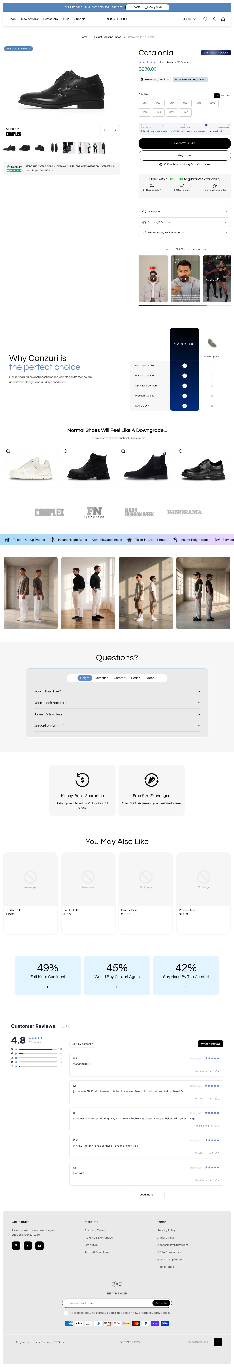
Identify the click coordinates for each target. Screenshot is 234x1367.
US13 (185, 112)
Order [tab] (150, 678)
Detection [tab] (101, 678)
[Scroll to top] (218, 1342)
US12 (172, 112)
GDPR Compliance (169, 1259)
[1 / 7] (9, 148)
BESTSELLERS (130, 1342)
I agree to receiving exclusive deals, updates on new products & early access (120, 1312)
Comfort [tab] (120, 678)
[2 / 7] (24, 148)
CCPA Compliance (169, 1252)
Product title (13, 910)
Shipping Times (95, 1230)
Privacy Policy (166, 1230)
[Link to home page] (117, 1284)
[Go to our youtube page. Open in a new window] (39, 1245)
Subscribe (161, 1303)
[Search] (205, 19)
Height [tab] (84, 678)
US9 (199, 103)
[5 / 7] (69, 148)
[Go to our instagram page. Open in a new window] (16, 1245)
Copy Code (155, 7)
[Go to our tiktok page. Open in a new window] (27, 1245)
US (217, 96)
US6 (158, 103)
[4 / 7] (54, 148)
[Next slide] (115, 130)
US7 (172, 103)
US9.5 (212, 103)
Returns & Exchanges (99, 1237)
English (21, 1342)
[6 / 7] (84, 148)
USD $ (187, 19)
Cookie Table (165, 1266)
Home (83, 37)
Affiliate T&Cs (166, 1237)
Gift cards (91, 1244)
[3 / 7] (39, 148)
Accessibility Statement (172, 1244)
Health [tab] (135, 678)
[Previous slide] (104, 130)
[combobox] (82, 1044)
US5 (145, 103)
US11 (158, 112)
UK (222, 96)
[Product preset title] (30, 879)
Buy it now (184, 155)
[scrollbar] (185, 305)
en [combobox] (67, 1026)
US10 (145, 112)
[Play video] (153, 278)
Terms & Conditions (97, 1252)
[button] (34, 1049)
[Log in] (214, 19)
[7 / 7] (99, 148)
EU (228, 96)
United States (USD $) (47, 1342)
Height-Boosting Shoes (107, 37)
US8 (185, 103)
